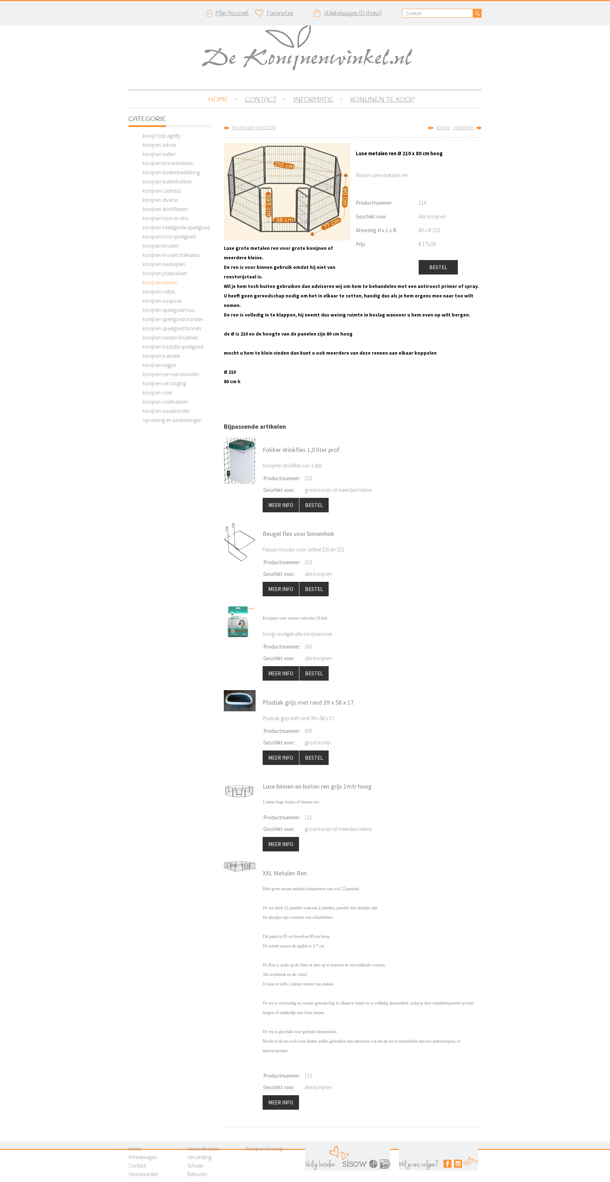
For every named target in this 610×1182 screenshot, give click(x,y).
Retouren (197, 1174)
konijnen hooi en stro (166, 218)
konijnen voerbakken (165, 401)
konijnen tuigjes (159, 365)
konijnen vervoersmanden (171, 374)
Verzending (199, 1157)
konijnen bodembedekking (171, 172)
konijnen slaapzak (162, 300)
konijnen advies (159, 144)
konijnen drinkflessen (165, 209)
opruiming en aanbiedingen (172, 420)
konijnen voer (157, 392)
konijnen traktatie (161, 355)
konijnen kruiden (161, 245)
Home (134, 1148)
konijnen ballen (159, 154)
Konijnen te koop (264, 1148)
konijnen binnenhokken (168, 163)
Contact (137, 1165)
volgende (463, 127)
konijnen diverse (160, 200)
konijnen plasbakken (165, 273)
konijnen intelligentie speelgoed (176, 227)
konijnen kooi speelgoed (169, 236)
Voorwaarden (143, 1174)
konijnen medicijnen (164, 264)
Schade (195, 1165)
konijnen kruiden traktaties (171, 255)
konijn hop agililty (162, 135)
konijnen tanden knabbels (170, 337)
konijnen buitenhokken (167, 181)
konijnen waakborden (166, 411)
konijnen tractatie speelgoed (173, 346)
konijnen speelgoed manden (173, 319)
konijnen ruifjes (159, 291)
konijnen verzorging (164, 383)
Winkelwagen (142, 1157)
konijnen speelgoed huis (169, 310)
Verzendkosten (203, 1148)
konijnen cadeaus (162, 190)
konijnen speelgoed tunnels (172, 328)
